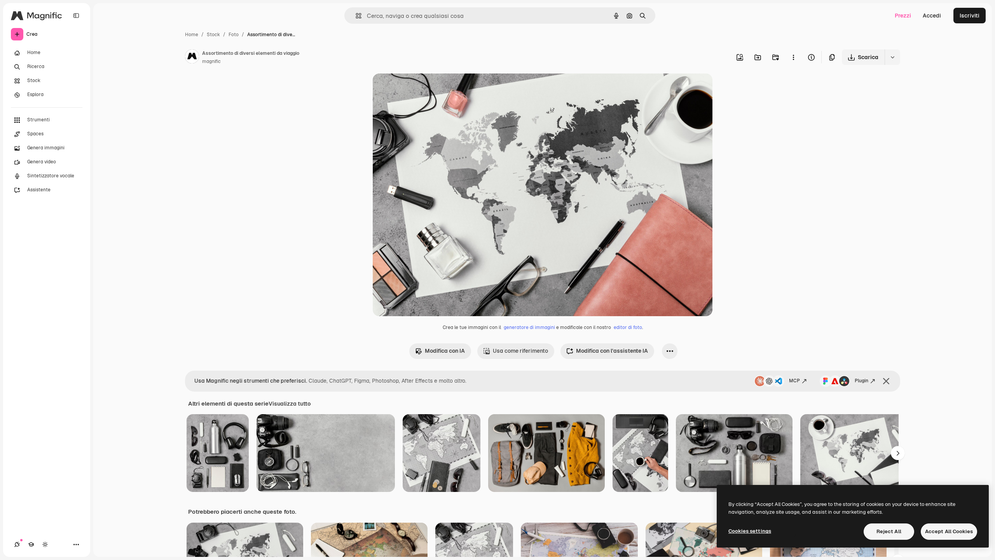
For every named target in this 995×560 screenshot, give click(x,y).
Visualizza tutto (290, 403)
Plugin (861, 381)
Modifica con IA (445, 350)
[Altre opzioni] (793, 57)
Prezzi (903, 15)
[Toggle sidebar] (76, 15)
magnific (211, 61)
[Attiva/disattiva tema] (45, 544)
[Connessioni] (17, 544)
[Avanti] (898, 453)
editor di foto (628, 327)
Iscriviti (969, 15)
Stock (213, 35)
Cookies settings (749, 531)
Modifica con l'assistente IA (612, 350)
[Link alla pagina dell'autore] (192, 57)
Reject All (888, 531)
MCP (794, 381)
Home (191, 35)
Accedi (932, 15)
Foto (234, 35)
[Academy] (31, 544)
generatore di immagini (529, 327)
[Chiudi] (886, 381)
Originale (424, 88)
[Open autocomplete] (355, 16)
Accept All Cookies (949, 531)
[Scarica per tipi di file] (892, 57)
